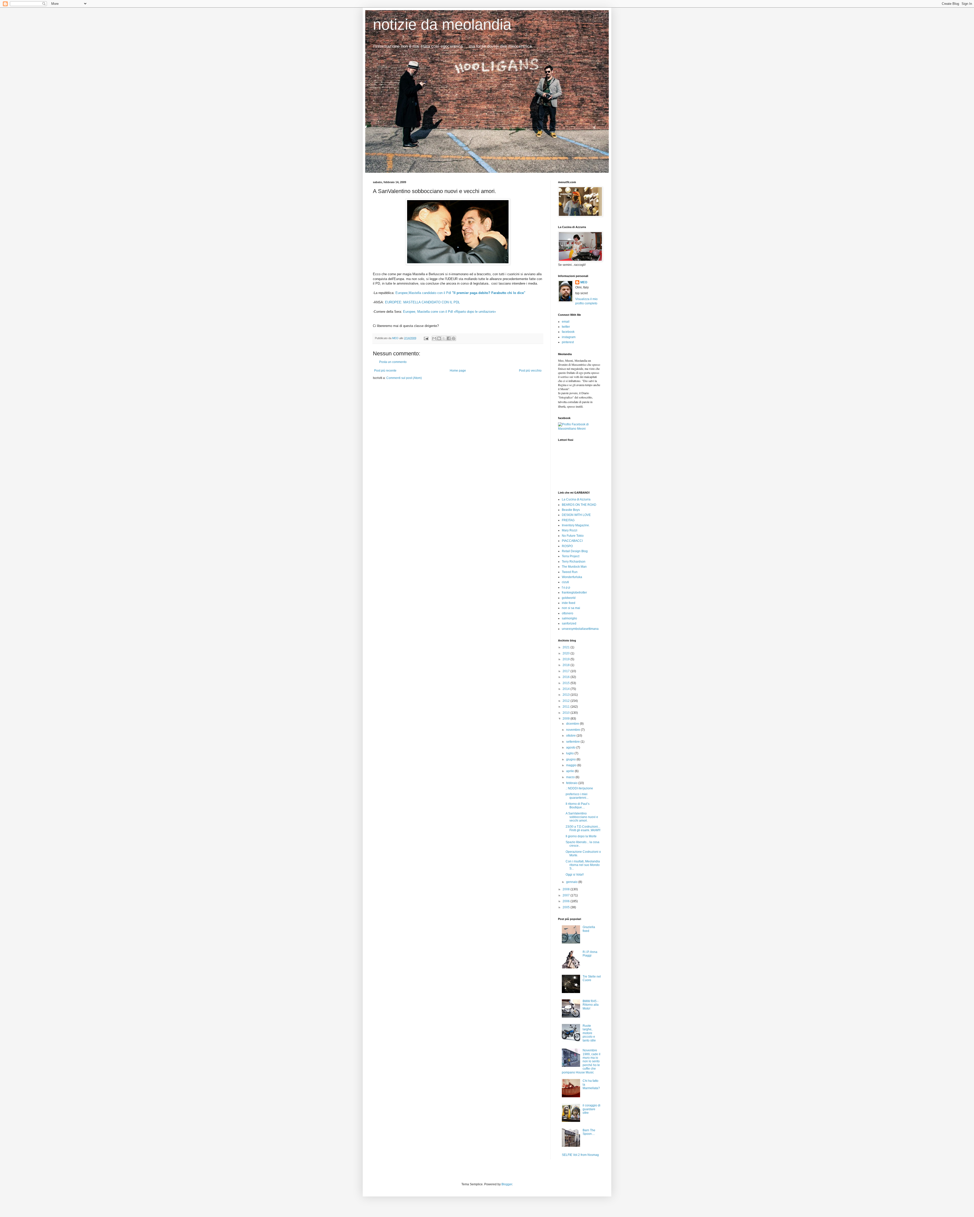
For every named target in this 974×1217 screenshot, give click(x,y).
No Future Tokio (573, 535)
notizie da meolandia (442, 24)
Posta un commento (393, 362)
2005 (566, 907)
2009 (566, 718)
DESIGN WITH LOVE (576, 515)
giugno (571, 759)
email (565, 321)
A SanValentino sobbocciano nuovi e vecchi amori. (582, 817)
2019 (566, 659)
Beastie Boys (571, 510)
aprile (570, 771)
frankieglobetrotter (574, 592)
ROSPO (567, 546)
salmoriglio (569, 618)
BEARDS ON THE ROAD (579, 505)
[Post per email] (426, 338)
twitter (566, 326)
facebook (568, 332)
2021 (566, 647)
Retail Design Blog (575, 551)
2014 (566, 689)
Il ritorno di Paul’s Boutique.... (577, 805)
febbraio (572, 783)
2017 (566, 671)
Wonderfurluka (572, 577)
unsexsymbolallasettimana (580, 629)
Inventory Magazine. (576, 525)
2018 (566, 665)
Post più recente (385, 370)
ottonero (567, 613)
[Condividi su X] (443, 338)
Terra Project (570, 556)
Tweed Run (570, 572)
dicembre (573, 723)
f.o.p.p (566, 587)
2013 (566, 695)
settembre (573, 741)
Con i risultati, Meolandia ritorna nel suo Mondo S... (583, 865)
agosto (571, 747)
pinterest (568, 342)
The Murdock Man (574, 566)
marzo (571, 777)
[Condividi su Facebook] (448, 338)
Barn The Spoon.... (589, 1132)
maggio (571, 765)
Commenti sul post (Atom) (404, 378)
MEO (583, 282)
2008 (566, 889)
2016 (566, 677)
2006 (566, 901)
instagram (569, 337)
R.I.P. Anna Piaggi (590, 953)
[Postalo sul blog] (439, 338)
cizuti (565, 582)
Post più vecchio (530, 370)
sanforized (569, 623)
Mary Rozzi (569, 530)
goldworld (569, 598)
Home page (458, 370)
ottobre (571, 735)
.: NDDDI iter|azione (579, 788)
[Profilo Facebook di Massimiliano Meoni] (579, 428)
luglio (570, 753)
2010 (566, 713)
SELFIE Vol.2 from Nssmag (580, 1155)
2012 (566, 701)
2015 (566, 683)
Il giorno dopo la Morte (581, 836)
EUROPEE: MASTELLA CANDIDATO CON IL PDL (422, 302)
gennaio (572, 882)
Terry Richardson (573, 561)
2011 (566, 706)
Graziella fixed (589, 928)
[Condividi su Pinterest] (453, 338)
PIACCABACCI (572, 541)
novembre (573, 730)
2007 (566, 895)
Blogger (506, 1184)
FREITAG (568, 520)
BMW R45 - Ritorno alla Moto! (591, 1004)
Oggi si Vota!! (575, 874)
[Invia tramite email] (434, 338)
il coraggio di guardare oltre (591, 1109)
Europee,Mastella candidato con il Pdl (460, 293)
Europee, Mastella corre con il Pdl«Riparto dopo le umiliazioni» (449, 312)
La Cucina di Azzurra (576, 499)
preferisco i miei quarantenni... (577, 795)
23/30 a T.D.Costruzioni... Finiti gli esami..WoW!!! (583, 828)
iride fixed (568, 603)
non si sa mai (571, 608)
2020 (566, 653)
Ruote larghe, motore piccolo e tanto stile (589, 1033)
